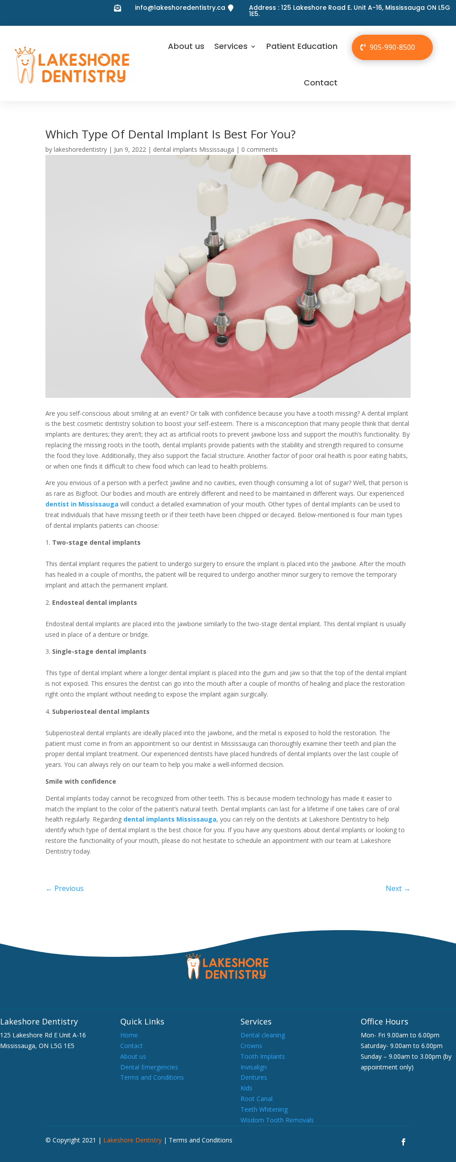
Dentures (253, 1077)
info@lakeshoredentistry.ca (180, 7)
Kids (246, 1088)
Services (231, 46)
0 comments (259, 149)
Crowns (251, 1045)
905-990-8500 (392, 47)
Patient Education (302, 46)
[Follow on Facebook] (403, 1142)
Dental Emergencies (149, 1067)
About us (186, 46)
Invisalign (253, 1067)
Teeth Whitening (264, 1109)
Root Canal (256, 1098)
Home (129, 1035)
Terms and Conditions (152, 1077)
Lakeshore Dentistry (132, 1140)
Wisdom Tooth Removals (277, 1120)
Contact (321, 82)
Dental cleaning (262, 1035)
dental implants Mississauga (193, 149)
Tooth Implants (262, 1056)
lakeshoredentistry (80, 149)
